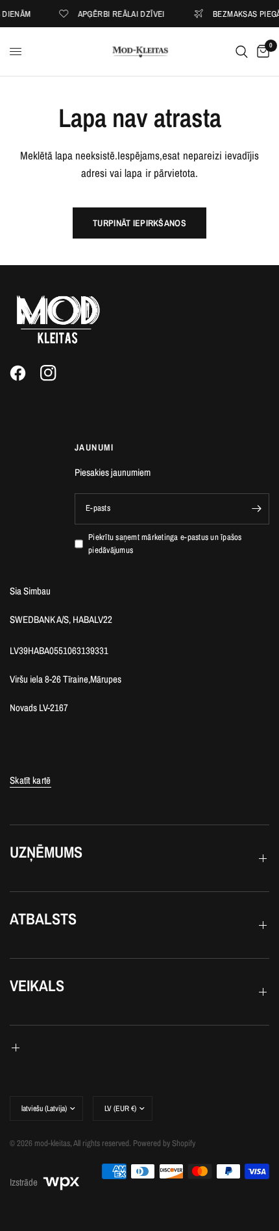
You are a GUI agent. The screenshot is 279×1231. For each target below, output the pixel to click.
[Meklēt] (241, 51)
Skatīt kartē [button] (30, 780)
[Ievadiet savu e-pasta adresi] (256, 508)
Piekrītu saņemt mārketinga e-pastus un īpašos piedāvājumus (165, 544)
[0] (260, 51)
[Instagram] (54, 373)
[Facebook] (24, 373)
